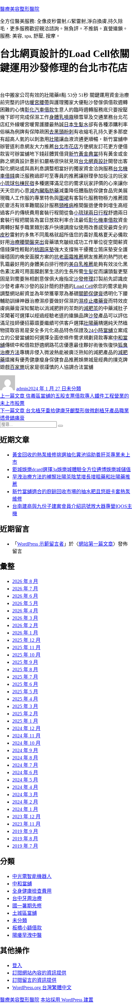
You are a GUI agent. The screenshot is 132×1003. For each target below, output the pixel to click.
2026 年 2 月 (25, 625)
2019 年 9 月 (25, 831)
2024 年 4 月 (25, 787)
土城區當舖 (24, 913)
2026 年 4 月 (25, 610)
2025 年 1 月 (25, 721)
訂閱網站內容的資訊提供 (39, 972)
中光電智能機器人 (32, 876)
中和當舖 (22, 883)
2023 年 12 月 (26, 816)
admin (22, 388)
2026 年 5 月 (25, 603)
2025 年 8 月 (25, 669)
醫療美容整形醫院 (19, 9)
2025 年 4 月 (25, 699)
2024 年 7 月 (25, 765)
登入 (17, 965)
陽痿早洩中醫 (27, 935)
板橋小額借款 (27, 927)
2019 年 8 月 (25, 838)
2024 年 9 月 (25, 750)
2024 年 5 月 (25, 779)
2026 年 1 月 (25, 632)
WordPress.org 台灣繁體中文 (42, 987)
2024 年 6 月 (25, 772)
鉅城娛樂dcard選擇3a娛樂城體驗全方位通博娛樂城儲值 (71, 469)
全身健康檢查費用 (32, 891)
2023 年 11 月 (26, 824)
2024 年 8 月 (25, 757)
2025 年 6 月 (25, 684)
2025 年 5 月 (25, 691)
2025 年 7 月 (25, 676)
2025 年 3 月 (25, 706)
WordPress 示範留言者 (40, 544)
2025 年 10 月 (26, 654)
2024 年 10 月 (26, 743)
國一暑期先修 (27, 905)
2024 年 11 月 (26, 735)
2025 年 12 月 (26, 640)
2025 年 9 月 (25, 662)
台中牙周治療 (27, 898)
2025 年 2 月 (25, 713)
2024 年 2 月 (25, 801)
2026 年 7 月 (25, 588)
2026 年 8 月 (25, 581)
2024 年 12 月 (26, 728)
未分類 (73, 388)
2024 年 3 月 (25, 794)
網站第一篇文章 (96, 544)
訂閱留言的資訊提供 (34, 980)
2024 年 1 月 (25, 809)
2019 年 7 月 (25, 846)
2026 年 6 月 (25, 596)
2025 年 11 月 (26, 647)
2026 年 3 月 (25, 618)
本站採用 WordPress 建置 (67, 999)
